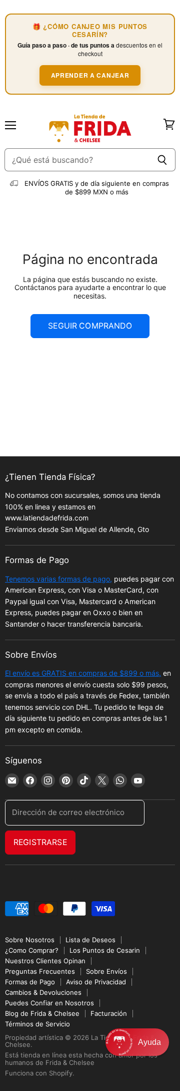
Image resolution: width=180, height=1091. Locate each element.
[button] (137, 1042)
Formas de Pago (30, 982)
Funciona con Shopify (38, 1073)
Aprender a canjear (90, 75)
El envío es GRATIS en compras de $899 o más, (83, 673)
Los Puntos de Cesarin (105, 950)
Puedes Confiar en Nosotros (49, 1003)
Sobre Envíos (106, 971)
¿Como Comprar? (31, 950)
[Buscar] (162, 159)
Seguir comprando (90, 326)
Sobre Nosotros (29, 940)
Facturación (108, 1013)
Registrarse (40, 842)
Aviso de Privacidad (96, 982)
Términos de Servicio (37, 1024)
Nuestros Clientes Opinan (45, 961)
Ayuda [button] (149, 1042)
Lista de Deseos (91, 940)
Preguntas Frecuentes (40, 971)
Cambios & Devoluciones (43, 992)
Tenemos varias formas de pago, (58, 579)
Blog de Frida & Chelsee (42, 1013)
